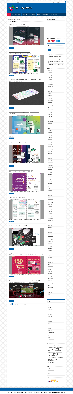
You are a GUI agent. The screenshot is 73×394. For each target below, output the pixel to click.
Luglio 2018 (50, 227)
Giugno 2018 (50, 229)
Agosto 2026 (50, 70)
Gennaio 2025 (50, 102)
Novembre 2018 (50, 220)
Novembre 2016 (50, 262)
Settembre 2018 (50, 223)
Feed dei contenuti (51, 370)
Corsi (50, 305)
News (12, 14)
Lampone (60, 347)
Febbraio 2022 (50, 162)
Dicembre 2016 (50, 260)
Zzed (52, 362)
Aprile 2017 (50, 253)
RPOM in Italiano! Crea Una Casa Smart (54, 56)
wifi (48, 362)
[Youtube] (57, 2)
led (62, 347)
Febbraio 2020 (50, 193)
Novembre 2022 (50, 146)
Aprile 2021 (50, 179)
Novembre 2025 (50, 86)
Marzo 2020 (50, 192)
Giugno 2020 (50, 186)
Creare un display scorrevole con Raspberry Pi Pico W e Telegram (26, 280)
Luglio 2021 (50, 174)
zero (50, 362)
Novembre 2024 (50, 105)
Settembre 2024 (50, 109)
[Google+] (53, 2)
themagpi (50, 359)
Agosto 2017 (50, 246)
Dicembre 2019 (50, 197)
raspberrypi (52, 357)
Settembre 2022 (50, 149)
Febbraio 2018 (50, 236)
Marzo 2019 (50, 213)
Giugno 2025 (50, 93)
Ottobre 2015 (50, 285)
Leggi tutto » (11, 47)
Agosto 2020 (50, 183)
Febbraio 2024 (50, 121)
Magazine (53, 349)
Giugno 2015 (50, 292)
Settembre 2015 (50, 287)
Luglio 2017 (50, 248)
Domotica (50, 14)
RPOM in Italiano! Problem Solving (18, 225)
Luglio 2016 (50, 269)
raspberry (54, 354)
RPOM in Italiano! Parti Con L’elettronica (19, 52)
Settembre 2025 (50, 89)
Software (23, 14)
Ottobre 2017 (50, 243)
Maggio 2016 (50, 273)
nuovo (52, 350)
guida (58, 345)
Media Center (28, 14)
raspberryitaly (53, 355)
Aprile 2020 (50, 190)
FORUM (9, 14)
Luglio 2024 (50, 112)
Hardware (38, 14)
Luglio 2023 (50, 133)
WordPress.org (50, 373)
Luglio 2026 (50, 72)
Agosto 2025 (50, 91)
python (49, 353)
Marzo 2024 (50, 119)
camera (50, 344)
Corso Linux (51, 309)
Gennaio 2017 (50, 259)
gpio (56, 345)
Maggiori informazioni (60, 392)
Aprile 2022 (50, 158)
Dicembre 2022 (50, 144)
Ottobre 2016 (50, 264)
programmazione (51, 352)
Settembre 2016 (50, 266)
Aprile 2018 (50, 232)
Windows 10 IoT (51, 339)
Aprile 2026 (50, 77)
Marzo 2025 (50, 98)
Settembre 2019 (50, 202)
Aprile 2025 (50, 96)
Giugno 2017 (50, 250)
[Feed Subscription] (45, 21)
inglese (50, 347)
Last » (25, 304)
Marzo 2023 (50, 139)
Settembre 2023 (50, 130)
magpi (58, 349)
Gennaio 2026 (50, 82)
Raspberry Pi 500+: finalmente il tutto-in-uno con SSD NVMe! (25, 79)
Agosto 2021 (50, 172)
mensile (49, 350)
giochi (51, 345)
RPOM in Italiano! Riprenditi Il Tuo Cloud (54, 59)
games (49, 345)
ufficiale (56, 360)
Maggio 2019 (50, 209)
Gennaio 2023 (50, 142)
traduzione (57, 359)
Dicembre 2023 (50, 125)
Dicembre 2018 (50, 218)
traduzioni (51, 360)
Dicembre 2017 (50, 239)
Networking (34, 14)
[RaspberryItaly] (21, 8)
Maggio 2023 (50, 135)
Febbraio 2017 (50, 257)
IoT (52, 347)
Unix (49, 337)
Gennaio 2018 (50, 237)
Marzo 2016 (50, 276)
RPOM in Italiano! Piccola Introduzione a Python (55, 64)
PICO (56, 350)
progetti (59, 350)
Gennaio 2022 (50, 163)
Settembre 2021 (50, 170)
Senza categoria (51, 332)
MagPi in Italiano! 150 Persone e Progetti (20, 253)
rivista (60, 357)
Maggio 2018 (50, 230)
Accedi (49, 368)
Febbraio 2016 (50, 278)
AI (48, 344)
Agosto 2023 (50, 132)
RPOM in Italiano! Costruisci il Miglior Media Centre (22, 142)
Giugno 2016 (50, 271)
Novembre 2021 (50, 167)
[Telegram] (58, 2)
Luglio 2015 (50, 290)
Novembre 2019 (50, 199)
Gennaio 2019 (50, 216)
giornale (53, 345)
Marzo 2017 (50, 255)
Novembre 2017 (50, 241)
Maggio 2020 (50, 188)
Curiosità (19, 14)
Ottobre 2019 (50, 200)
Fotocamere (55, 14)
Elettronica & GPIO (45, 14)
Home (9, 19)
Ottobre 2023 (50, 128)
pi (54, 350)
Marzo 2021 (50, 181)
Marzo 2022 (50, 160)
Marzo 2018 (50, 234)
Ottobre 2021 (50, 169)
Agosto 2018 (50, 225)
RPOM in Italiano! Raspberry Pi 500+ (18, 24)
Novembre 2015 (50, 283)
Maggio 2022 (50, 156)
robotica (28, 53)
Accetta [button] (54, 392)
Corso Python (18, 282)
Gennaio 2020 (50, 195)
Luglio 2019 (50, 206)
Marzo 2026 (50, 79)
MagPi (16, 14)
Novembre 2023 (50, 126)
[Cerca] (65, 2)
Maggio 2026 (50, 75)
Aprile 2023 (50, 137)
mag (49, 349)
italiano (55, 347)
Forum (18, 2)
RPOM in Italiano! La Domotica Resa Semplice (21, 170)
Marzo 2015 (50, 297)
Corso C (50, 307)
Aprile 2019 (50, 211)
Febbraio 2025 (50, 100)
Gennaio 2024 (50, 123)
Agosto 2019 (50, 204)
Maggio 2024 (50, 116)
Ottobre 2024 (50, 107)
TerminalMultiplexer (52, 335)
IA (62, 345)
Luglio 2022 (50, 153)
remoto (57, 357)
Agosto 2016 (50, 267)
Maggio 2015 (50, 294)
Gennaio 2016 (50, 280)
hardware (60, 345)
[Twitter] (56, 2)
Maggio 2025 (50, 95)
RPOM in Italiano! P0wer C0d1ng (17, 197)
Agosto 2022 (50, 151)
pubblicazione (58, 352)
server (63, 357)
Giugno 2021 (50, 176)
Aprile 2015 (50, 296)
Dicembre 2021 (50, 165)
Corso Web (51, 312)
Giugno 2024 (50, 114)
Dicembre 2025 (50, 84)
